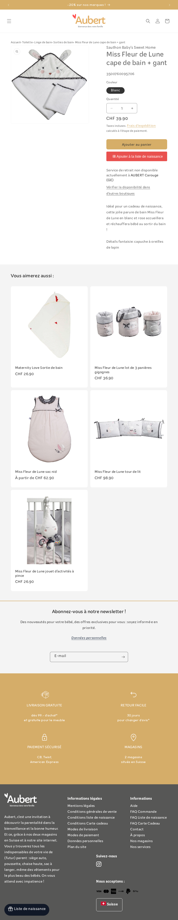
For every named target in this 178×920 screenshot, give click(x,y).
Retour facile (134, 706)
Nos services (140, 847)
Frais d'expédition (141, 126)
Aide (133, 806)
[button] (9, 21)
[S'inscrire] (123, 657)
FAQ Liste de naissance (148, 818)
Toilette (27, 43)
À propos (137, 836)
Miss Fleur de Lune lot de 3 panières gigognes (123, 370)
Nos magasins (141, 841)
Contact (136, 830)
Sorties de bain (63, 43)
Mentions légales (81, 806)
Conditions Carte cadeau (88, 824)
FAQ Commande (143, 812)
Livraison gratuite (44, 706)
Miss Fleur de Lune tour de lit (118, 472)
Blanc (115, 91)
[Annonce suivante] (169, 5)
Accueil (15, 43)
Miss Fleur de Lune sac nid (36, 472)
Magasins (133, 747)
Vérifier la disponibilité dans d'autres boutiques (128, 191)
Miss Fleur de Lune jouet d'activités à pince (44, 574)
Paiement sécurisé (44, 747)
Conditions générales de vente (92, 812)
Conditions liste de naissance (91, 818)
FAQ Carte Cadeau (145, 824)
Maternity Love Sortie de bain (39, 368)
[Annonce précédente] (8, 5)
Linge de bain (43, 43)
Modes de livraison (83, 830)
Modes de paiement (83, 836)
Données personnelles (85, 841)
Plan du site (77, 847)
